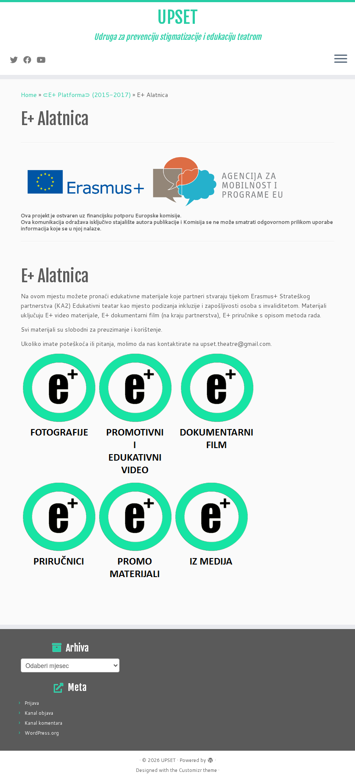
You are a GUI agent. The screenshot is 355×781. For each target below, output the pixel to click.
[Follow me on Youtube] (44, 59)
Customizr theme (198, 770)
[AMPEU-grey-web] (217, 181)
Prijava (32, 703)
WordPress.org (42, 732)
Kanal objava (39, 713)
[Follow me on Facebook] (30, 59)
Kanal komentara (43, 723)
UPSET (177, 17)
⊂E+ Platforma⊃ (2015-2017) (87, 94)
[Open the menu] (340, 59)
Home (29, 94)
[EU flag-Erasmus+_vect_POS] (86, 181)
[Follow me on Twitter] (16, 59)
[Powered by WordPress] (210, 758)
